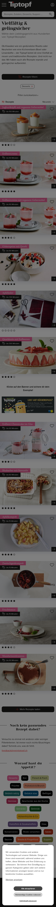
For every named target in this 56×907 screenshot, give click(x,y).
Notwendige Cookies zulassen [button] (28, 895)
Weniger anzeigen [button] (14, 879)
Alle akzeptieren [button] (28, 889)
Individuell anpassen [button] (28, 901)
